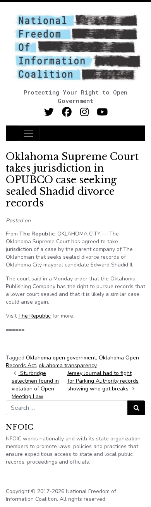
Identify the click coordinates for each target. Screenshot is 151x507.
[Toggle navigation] (28, 133)
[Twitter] (49, 112)
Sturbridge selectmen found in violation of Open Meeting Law (35, 385)
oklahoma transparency (68, 365)
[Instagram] (84, 112)
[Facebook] (67, 112)
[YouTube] (102, 112)
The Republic (34, 316)
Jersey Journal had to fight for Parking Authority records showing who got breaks (103, 381)
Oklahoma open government (61, 357)
